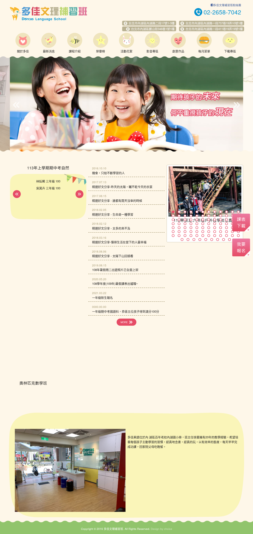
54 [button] (202, 227)
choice (168, 529)
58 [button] (226, 227)
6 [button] (202, 211)
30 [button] (202, 219)
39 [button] (185, 223)
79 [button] (208, 235)
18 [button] (202, 215)
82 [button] (226, 235)
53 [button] (196, 227)
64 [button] (191, 231)
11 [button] (232, 211)
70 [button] (226, 231)
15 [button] (185, 215)
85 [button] (182, 239)
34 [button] (226, 219)
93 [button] (229, 239)
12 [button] (238, 211)
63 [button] (185, 231)
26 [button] (179, 219)
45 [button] (220, 223)
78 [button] (202, 235)
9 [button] (220, 211)
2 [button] (179, 211)
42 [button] (202, 223)
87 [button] (194, 239)
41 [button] (196, 223)
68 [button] (214, 231)
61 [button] (173, 231)
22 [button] (226, 215)
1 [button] (173, 211)
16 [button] (191, 215)
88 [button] (199, 239)
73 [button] (173, 235)
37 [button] (173, 223)
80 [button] (214, 235)
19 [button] (208, 215)
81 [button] (220, 235)
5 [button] (196, 211)
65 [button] (196, 231)
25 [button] (173, 219)
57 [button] (220, 227)
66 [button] (202, 231)
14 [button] (179, 215)
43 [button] (208, 223)
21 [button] (220, 215)
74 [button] (179, 235)
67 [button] (208, 231)
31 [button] (208, 219)
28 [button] (191, 219)
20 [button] (214, 215)
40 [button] (191, 223)
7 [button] (208, 211)
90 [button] (211, 239)
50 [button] (179, 227)
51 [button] (185, 227)
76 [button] (191, 235)
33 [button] (220, 219)
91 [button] (217, 239)
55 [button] (208, 227)
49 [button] (173, 227)
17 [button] (196, 215)
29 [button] (196, 219)
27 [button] (185, 219)
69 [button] (220, 231)
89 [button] (205, 239)
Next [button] (237, 105)
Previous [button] (16, 105)
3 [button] (185, 211)
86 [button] (188, 239)
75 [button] (185, 235)
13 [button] (173, 215)
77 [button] (196, 235)
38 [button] (179, 223)
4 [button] (191, 211)
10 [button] (226, 211)
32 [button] (214, 219)
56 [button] (214, 227)
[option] (126, 104)
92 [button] (223, 239)
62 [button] (179, 231)
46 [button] (226, 223)
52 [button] (191, 227)
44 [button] (214, 223)
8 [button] (214, 211)
